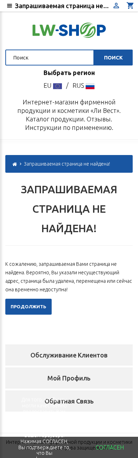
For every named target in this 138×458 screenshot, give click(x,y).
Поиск (113, 58)
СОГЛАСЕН (110, 447)
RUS (79, 85)
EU (48, 85)
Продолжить (28, 306)
